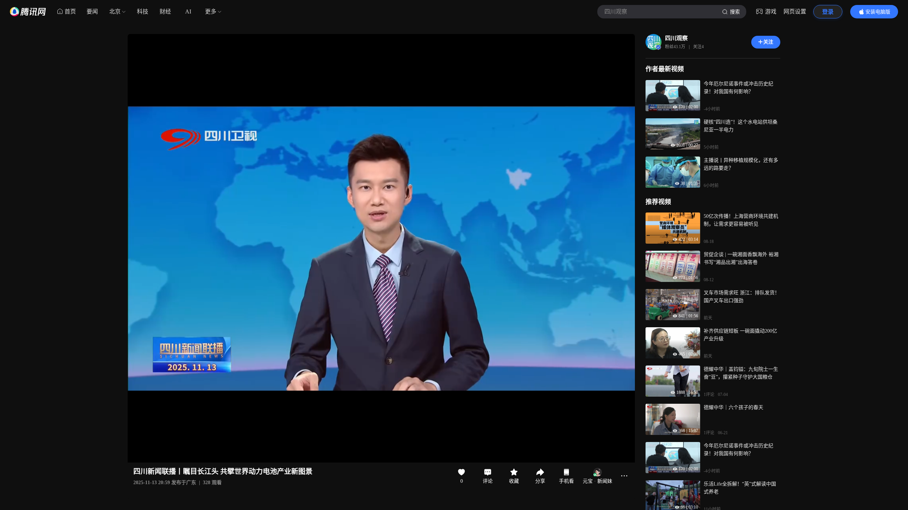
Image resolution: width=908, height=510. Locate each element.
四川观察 (676, 38)
